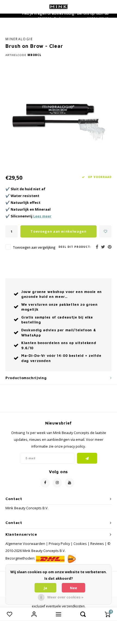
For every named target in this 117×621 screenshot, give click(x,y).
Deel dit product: (75, 247)
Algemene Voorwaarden (25, 543)
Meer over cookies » (65, 597)
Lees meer (42, 216)
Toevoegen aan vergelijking (34, 247)
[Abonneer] (87, 458)
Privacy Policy (59, 543)
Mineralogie (19, 39)
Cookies (80, 543)
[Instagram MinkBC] (57, 483)
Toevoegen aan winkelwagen (58, 231)
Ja (45, 587)
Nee (73, 587)
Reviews (97, 543)
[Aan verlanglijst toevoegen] (105, 231)
